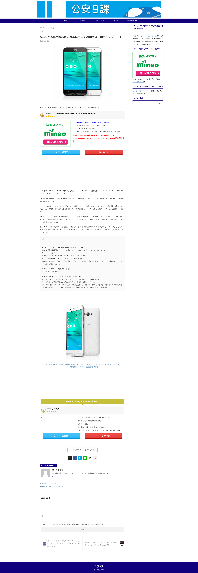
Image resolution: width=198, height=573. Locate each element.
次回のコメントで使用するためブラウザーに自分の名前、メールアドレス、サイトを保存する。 (74, 524)
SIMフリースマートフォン (56, 486)
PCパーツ (82, 20)
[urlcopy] (95, 458)
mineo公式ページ (138, 82)
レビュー (115, 20)
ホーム (66, 20)
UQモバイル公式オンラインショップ (144, 36)
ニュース (54, 483)
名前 (42, 516)
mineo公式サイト (104, 152)
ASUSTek (45, 486)
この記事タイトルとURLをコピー (83, 450)
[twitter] (70, 458)
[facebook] (75, 458)
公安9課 (99, 566)
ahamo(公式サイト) (103, 436)
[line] (85, 458)
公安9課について (132, 20)
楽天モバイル (137, 91)
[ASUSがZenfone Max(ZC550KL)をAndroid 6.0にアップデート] (80, 458)
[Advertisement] (82, 173)
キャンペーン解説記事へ (61, 152)
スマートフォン (99, 20)
